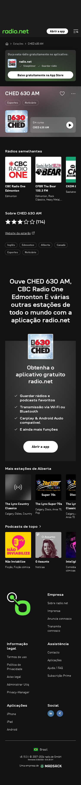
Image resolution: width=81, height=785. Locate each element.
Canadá (61, 245)
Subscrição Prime (59, 675)
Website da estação (18, 233)
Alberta (45, 245)
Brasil (43, 749)
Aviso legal (14, 676)
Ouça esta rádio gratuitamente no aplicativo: (38, 54)
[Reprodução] (69, 125)
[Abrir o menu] (75, 31)
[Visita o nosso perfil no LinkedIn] (50, 713)
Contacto (53, 652)
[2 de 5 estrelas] (14, 222)
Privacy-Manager (18, 692)
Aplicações (55, 660)
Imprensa (54, 611)
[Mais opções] (73, 93)
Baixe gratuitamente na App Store (40, 75)
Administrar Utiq (18, 684)
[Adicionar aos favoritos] (62, 93)
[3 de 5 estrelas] (20, 222)
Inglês (11, 245)
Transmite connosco (54, 628)
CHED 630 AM (41, 127)
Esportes (12, 103)
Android (12, 729)
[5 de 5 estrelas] (32, 222)
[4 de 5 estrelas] (26, 222)
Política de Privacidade (14, 667)
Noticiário (30, 103)
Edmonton (28, 245)
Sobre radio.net (58, 603)
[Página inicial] (7, 43)
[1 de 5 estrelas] (8, 222)
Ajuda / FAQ (55, 668)
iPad (10, 721)
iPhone (11, 714)
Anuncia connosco (59, 618)
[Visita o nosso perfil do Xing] (60, 713)
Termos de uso (17, 657)
